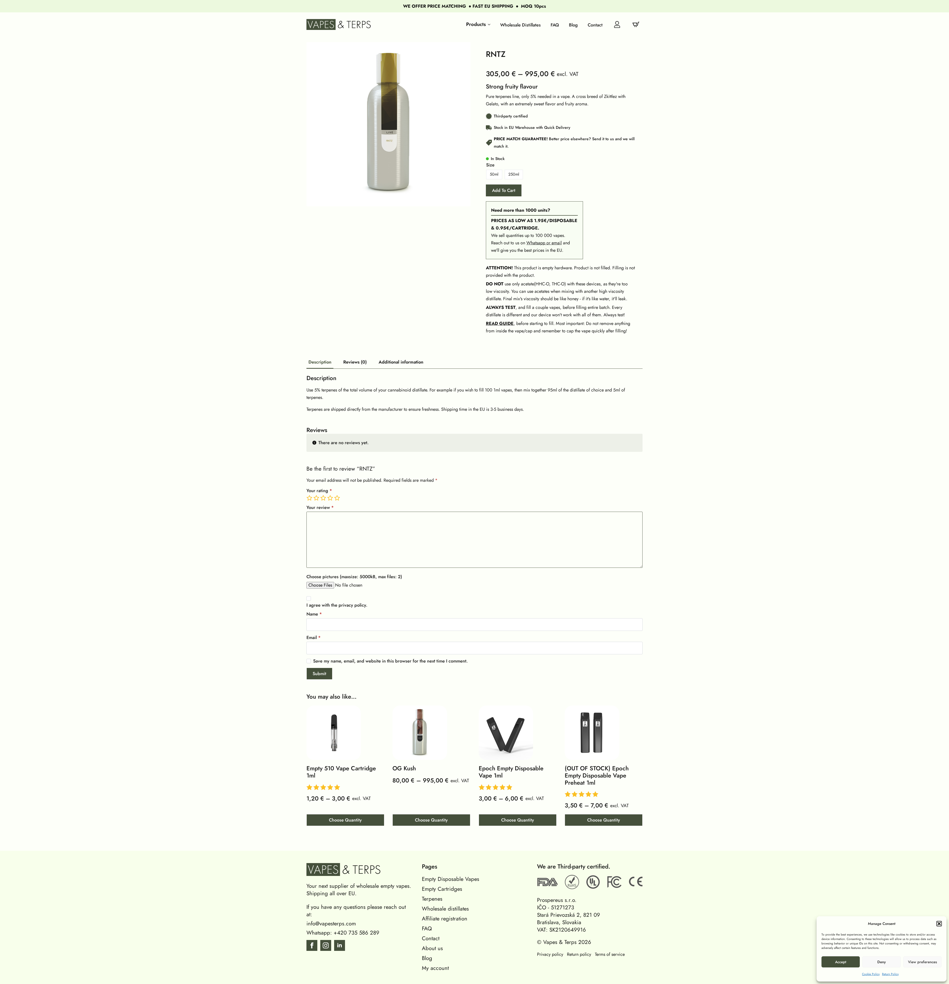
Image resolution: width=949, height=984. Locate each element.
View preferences (922, 962)
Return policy (579, 954)
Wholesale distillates (445, 908)
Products (476, 24)
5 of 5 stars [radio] (337, 498)
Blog (427, 958)
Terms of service (610, 954)
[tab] (319, 362)
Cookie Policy (871, 974)
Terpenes (432, 898)
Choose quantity (345, 820)
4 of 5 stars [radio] (330, 498)
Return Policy (890, 974)
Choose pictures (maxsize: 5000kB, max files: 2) (354, 576)
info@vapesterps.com (331, 923)
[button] (939, 923)
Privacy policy (550, 954)
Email (313, 637)
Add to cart (503, 190)
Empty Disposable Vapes (450, 879)
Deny (881, 962)
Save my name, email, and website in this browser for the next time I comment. (390, 661)
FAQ (427, 928)
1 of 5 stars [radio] (309, 498)
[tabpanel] (474, 394)
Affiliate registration (444, 918)
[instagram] (325, 945)
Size (490, 165)
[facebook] (311, 945)
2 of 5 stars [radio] (316, 498)
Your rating (319, 490)
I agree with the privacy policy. (336, 605)
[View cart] (636, 24)
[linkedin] (339, 945)
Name (314, 614)
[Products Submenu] (488, 24)
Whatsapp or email (544, 243)
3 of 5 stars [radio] (323, 498)
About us (432, 948)
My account (435, 968)
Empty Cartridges (442, 888)
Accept (840, 962)
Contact (430, 938)
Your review (320, 507)
